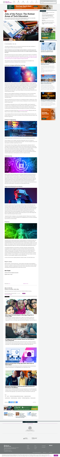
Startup (36, 2)
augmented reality (27, 396)
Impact (28, 2)
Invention (32, 2)
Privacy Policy (50, 452)
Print (35, 402)
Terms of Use (44, 452)
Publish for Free (25, 283)
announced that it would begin (23, 110)
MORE (54, 25)
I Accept (56, 455)
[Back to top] (56, 451)
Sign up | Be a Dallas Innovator (37, 452)
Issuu (9, 283)
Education (23, 2)
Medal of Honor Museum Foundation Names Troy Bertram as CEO (48, 13)
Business (14, 2)
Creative (18, 2)
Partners (51, 1)
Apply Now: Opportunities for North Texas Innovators (48, 20)
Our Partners (43, 447)
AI (5, 396)
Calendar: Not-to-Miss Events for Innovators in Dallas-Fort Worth (48, 18)
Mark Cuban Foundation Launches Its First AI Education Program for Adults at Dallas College (48, 23)
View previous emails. (8, 294)
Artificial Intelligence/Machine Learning (16, 396)
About (45, 1)
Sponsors (47, 1)
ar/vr (8, 396)
